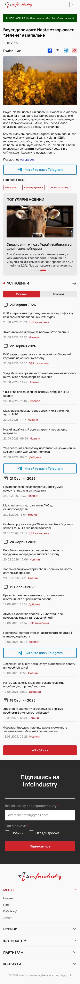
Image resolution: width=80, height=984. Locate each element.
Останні (21, 294)
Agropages (27, 159)
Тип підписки (15, 826)
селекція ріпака (33, 187)
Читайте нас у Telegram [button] (43, 169)
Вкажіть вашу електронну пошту (31, 805)
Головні (58, 294)
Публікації (10, 911)
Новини (8, 898)
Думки (7, 918)
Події (6, 905)
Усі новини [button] (40, 750)
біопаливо (11, 187)
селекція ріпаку (59, 187)
